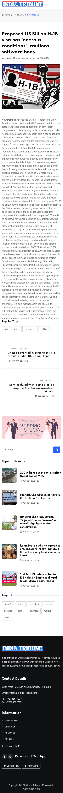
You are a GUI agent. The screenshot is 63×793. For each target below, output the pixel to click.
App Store (32, 765)
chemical (49, 604)
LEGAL (20, 15)
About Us (9, 739)
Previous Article (18, 348)
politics (21, 611)
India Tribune (33, 785)
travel (20, 604)
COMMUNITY (30, 329)
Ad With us (10, 733)
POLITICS (44, 329)
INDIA (6, 329)
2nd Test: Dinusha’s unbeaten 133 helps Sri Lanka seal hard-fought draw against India (39, 578)
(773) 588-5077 (14, 698)
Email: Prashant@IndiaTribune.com (19, 692)
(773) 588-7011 (14, 702)
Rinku (8, 58)
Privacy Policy (11, 721)
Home (7, 15)
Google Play (12, 765)
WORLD (16, 329)
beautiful (8, 604)
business (34, 611)
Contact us (10, 727)
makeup (47, 611)
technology (34, 604)
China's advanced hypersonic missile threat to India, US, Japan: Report (31, 354)
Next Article (46, 380)
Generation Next (31, 788)
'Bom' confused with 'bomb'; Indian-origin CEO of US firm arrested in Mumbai (32, 388)
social (6, 617)
